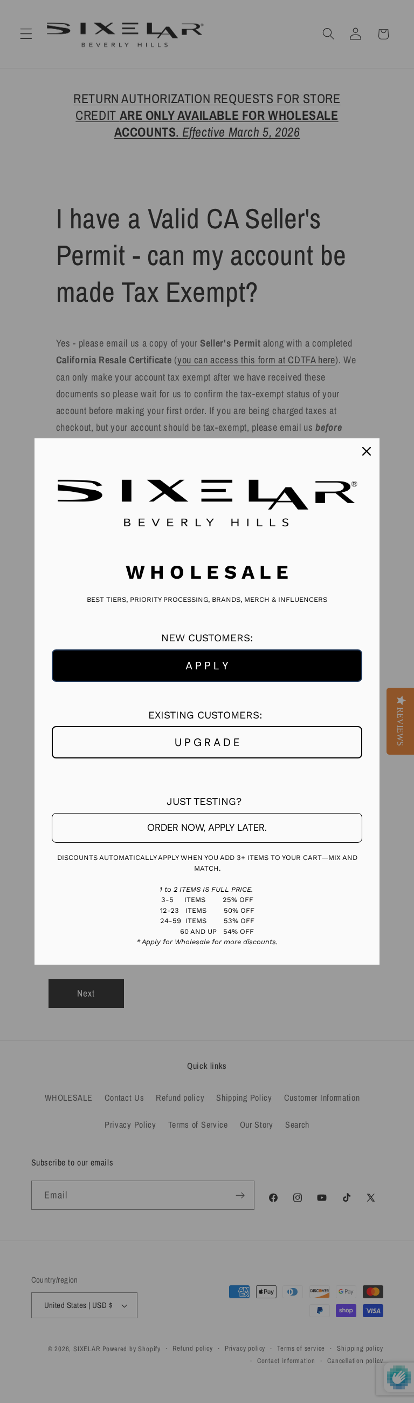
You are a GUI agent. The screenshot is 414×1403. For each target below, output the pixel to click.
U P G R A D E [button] (207, 742)
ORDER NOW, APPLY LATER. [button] (207, 827)
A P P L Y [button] (207, 666)
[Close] (367, 451)
